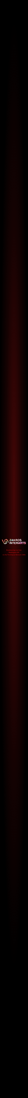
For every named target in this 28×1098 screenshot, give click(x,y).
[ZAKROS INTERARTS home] (8, 3)
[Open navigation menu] (25, 3)
